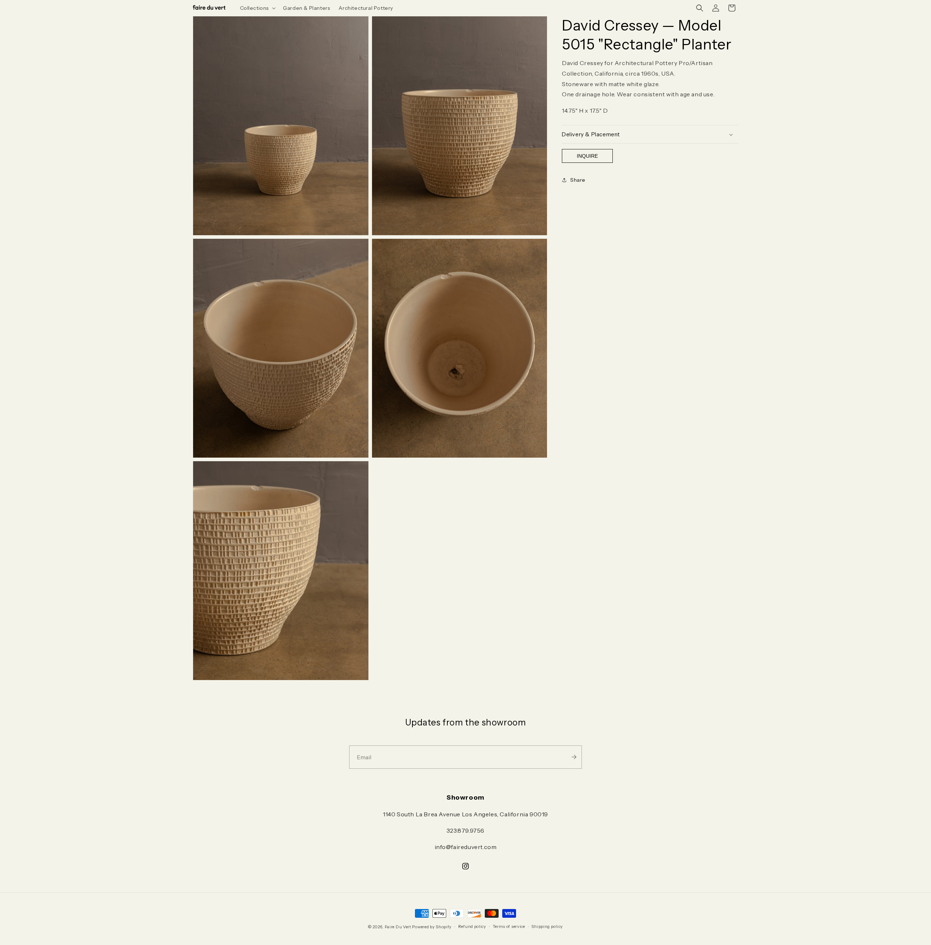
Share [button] (578, 180)
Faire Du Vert (398, 926)
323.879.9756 (465, 830)
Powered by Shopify (432, 926)
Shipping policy (547, 926)
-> (574, 757)
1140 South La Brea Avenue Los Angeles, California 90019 (465, 814)
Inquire (587, 156)
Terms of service (509, 926)
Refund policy (472, 926)
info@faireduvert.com (466, 846)
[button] (257, 8)
